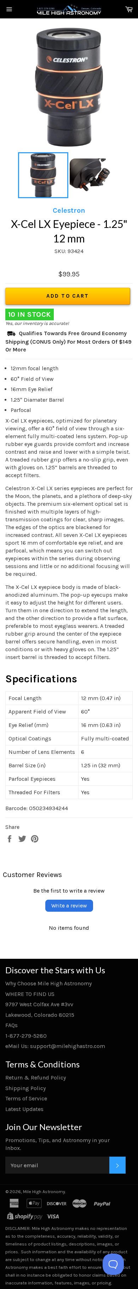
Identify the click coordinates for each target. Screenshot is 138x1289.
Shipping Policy (25, 1088)
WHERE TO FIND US (29, 994)
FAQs (11, 1025)
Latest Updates (24, 1109)
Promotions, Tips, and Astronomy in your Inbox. (57, 1144)
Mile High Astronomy (44, 1191)
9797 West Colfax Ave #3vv (39, 1004)
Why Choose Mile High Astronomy (48, 983)
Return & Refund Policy (35, 1077)
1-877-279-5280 (26, 1035)
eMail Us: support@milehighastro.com (55, 1046)
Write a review (69, 905)
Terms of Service (26, 1098)
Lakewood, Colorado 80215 (39, 1015)
